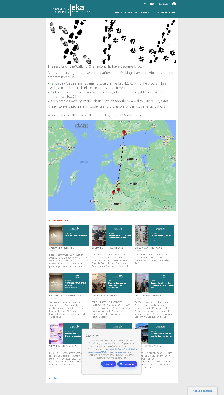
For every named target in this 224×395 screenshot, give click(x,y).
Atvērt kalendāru (58, 221)
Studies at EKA (123, 12)
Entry (172, 12)
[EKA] (71, 9)
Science (144, 12)
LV (144, 4)
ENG (152, 4)
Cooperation (159, 12)
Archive (53, 378)
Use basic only (127, 364)
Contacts (163, 4)
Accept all (108, 364)
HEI (136, 12)
